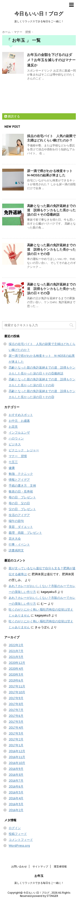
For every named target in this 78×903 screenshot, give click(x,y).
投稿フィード (18, 834)
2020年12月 (17, 663)
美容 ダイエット (21, 527)
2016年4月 (16, 798)
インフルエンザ (19, 432)
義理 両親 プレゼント (25, 533)
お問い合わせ (19, 866)
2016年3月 (16, 804)
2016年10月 (17, 763)
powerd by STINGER (45, 896)
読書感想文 (16, 550)
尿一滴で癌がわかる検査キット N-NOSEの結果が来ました (51, 173)
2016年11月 (17, 757)
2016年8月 (16, 775)
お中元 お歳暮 (19, 421)
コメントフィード (21, 840)
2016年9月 (16, 769)
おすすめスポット (21, 415)
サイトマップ (40, 866)
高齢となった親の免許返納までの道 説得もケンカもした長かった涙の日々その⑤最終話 (51, 210)
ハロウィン (16, 438)
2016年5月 (16, 792)
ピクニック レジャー (24, 450)
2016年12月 (17, 751)
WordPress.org (19, 846)
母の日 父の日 (19, 503)
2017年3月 (16, 733)
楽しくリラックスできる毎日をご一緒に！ (39, 882)
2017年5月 (16, 722)
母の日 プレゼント (22, 497)
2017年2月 (16, 739)
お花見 (13, 427)
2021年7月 (16, 651)
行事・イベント (19, 544)
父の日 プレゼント (22, 509)
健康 (12, 468)
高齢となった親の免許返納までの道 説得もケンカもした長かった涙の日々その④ (51, 249)
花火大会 (15, 539)
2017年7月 (16, 710)
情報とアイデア (19, 480)
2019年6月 (16, 680)
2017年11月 (17, 686)
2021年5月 (16, 657)
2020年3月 (16, 674)
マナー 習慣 (18, 456)
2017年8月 (16, 704)
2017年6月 (16, 716)
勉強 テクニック (21, 474)
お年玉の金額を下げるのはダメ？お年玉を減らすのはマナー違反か (51, 59)
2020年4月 (16, 669)
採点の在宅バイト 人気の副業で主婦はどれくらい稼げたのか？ (51, 138)
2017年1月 (16, 745)
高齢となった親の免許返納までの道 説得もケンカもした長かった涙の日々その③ (51, 288)
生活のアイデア (19, 515)
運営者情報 (60, 866)
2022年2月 (16, 645)
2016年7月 (16, 781)
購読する (13, 116)
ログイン (15, 828)
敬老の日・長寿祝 (21, 491)
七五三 (13, 462)
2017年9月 (16, 698)
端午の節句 (16, 521)
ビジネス (15, 444)
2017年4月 (16, 728)
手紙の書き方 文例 (22, 486)
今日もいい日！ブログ (39, 13)
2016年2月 (16, 810)
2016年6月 (16, 786)
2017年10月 (17, 692)
